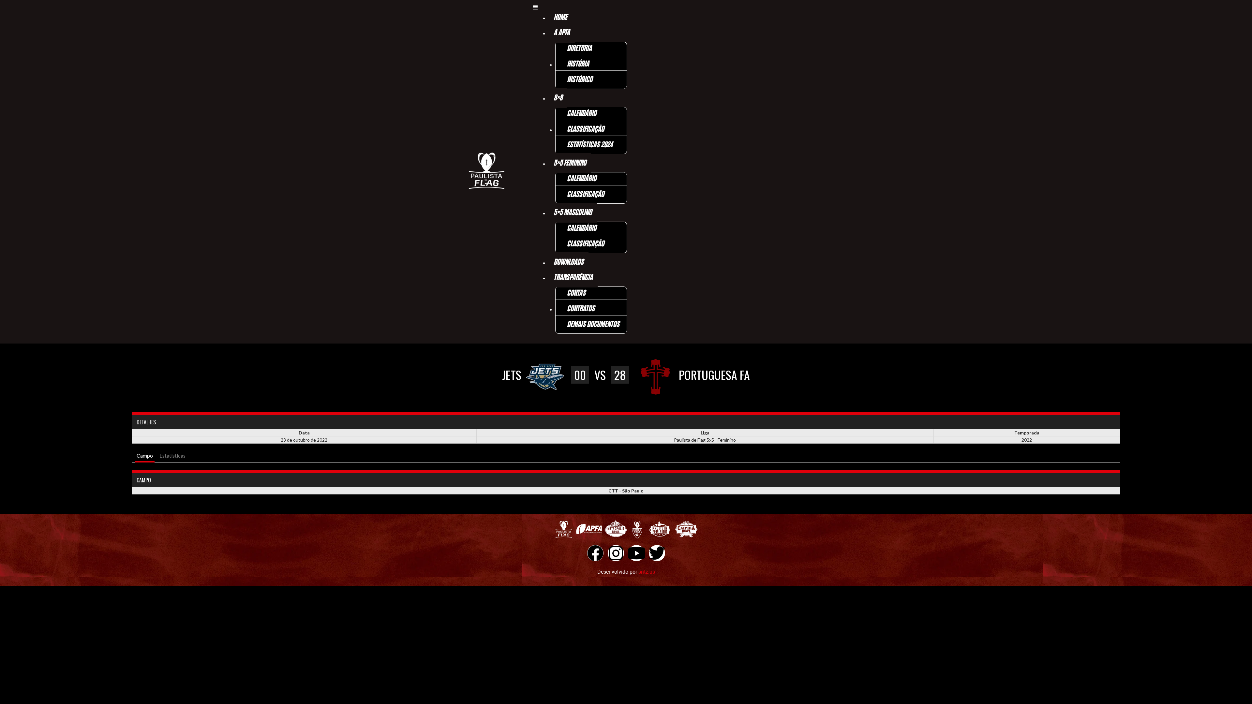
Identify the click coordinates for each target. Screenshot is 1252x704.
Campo (145, 455)
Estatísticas (172, 455)
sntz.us (646, 572)
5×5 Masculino (573, 213)
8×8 (558, 98)
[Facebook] (595, 553)
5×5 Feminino (570, 163)
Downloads (569, 262)
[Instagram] (616, 553)
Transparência (573, 277)
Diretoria (579, 48)
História (578, 64)
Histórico (579, 80)
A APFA (562, 33)
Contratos (581, 309)
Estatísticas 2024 (590, 145)
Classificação (585, 129)
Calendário (581, 114)
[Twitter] (657, 553)
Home (560, 17)
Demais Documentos (593, 324)
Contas (576, 293)
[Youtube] (636, 553)
